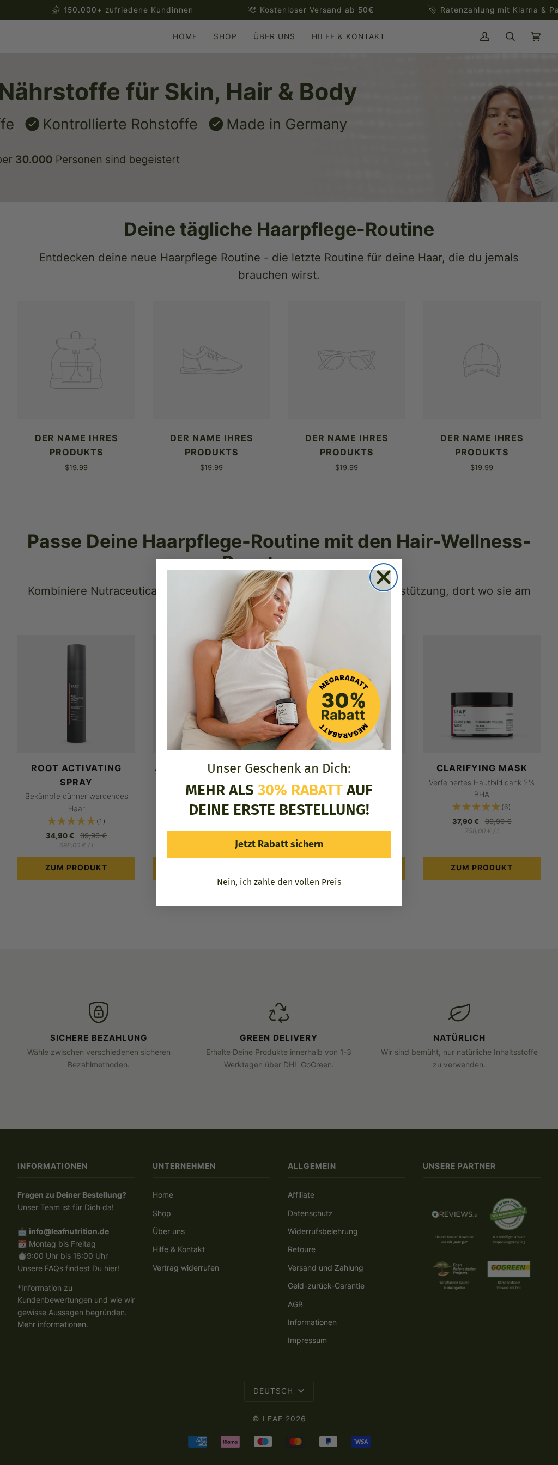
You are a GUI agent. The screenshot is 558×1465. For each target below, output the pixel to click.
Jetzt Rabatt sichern (279, 844)
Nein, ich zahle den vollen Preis (279, 882)
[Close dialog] (383, 577)
